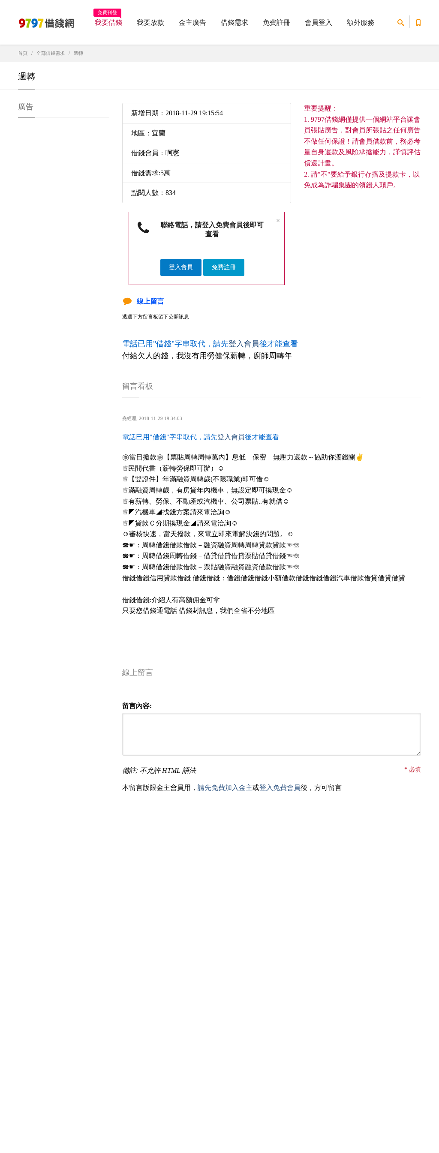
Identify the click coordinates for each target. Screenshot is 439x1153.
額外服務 (360, 22)
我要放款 (150, 22)
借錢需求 (234, 22)
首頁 (22, 53)
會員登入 (318, 22)
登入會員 (181, 267)
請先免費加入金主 (225, 787)
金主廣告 (192, 22)
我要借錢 (108, 19)
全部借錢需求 (50, 53)
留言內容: (137, 705)
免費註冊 (276, 22)
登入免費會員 (280, 787)
